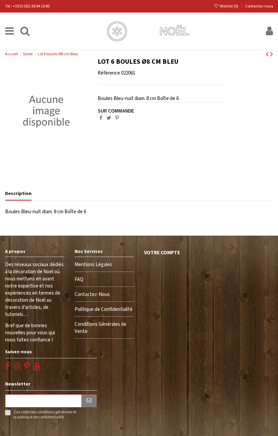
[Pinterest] (117, 118)
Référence (109, 73)
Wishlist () (229, 6)
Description (18, 194)
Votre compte (162, 253)
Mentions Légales (93, 264)
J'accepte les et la (44, 414)
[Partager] (100, 118)
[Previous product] (268, 54)
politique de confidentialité (40, 417)
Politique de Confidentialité (104, 309)
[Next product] (271, 54)
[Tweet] (108, 118)
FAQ (79, 279)
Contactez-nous (259, 6)
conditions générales (54, 412)
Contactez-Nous (92, 294)
